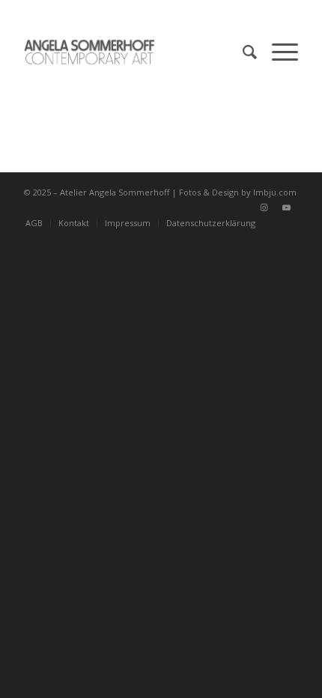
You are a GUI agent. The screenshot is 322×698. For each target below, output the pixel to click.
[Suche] (242, 52)
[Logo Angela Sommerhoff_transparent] (133, 52)
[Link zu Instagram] (264, 207)
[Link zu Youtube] (287, 207)
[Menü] (277, 52)
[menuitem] (242, 52)
